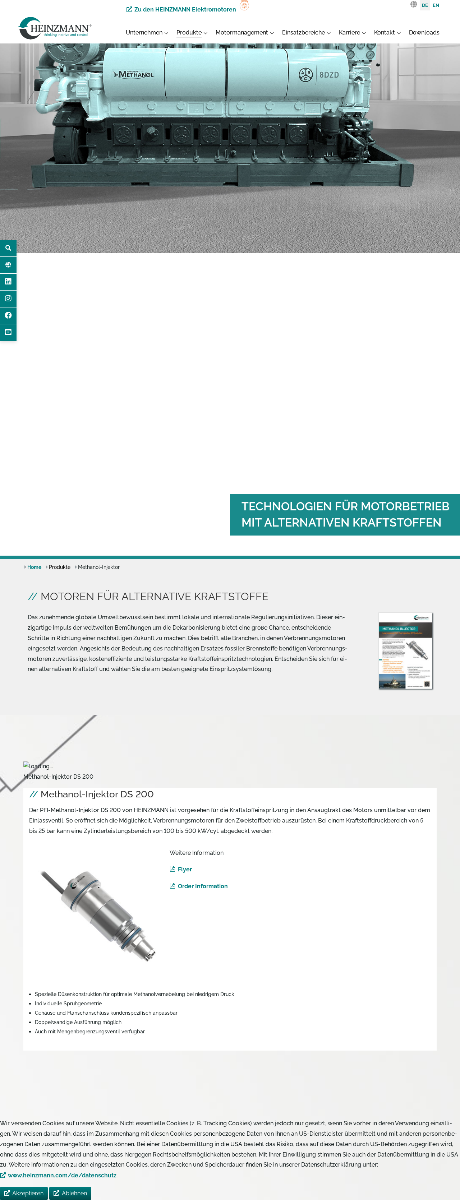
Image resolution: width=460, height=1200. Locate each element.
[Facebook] (8, 315)
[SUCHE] (8, 248)
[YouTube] (8, 332)
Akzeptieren (27, 1193)
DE (425, 5)
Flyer (185, 869)
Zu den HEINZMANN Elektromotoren (185, 9)
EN (436, 5)
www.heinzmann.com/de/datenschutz (62, 1175)
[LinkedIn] (8, 282)
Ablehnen (74, 1193)
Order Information (202, 886)
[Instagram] (8, 299)
